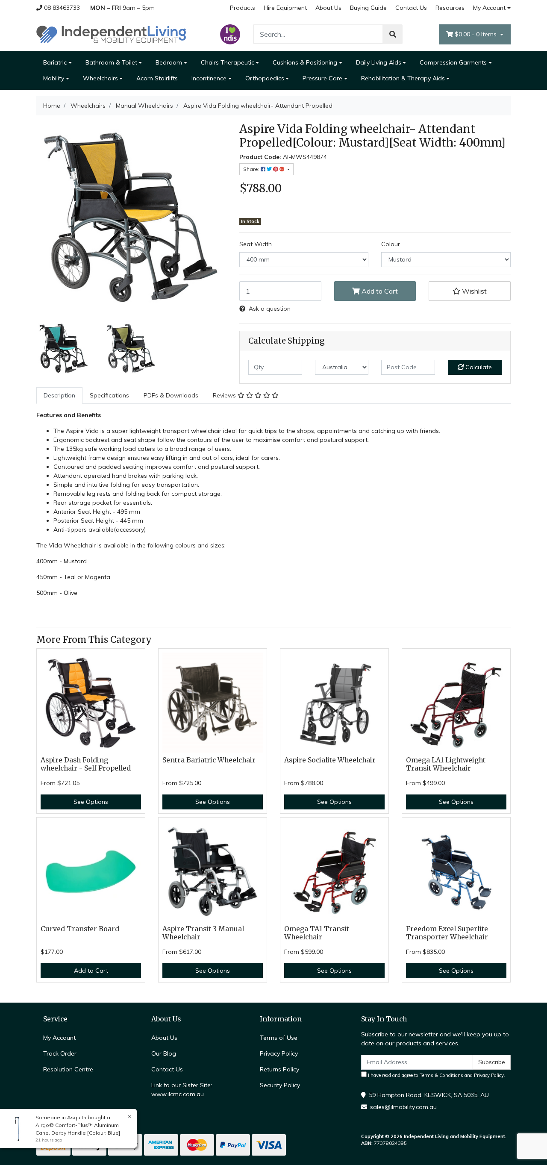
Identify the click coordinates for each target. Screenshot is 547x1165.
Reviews (225, 395)
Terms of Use (278, 1037)
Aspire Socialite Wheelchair (330, 760)
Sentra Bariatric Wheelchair (209, 760)
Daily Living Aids (378, 62)
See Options (91, 802)
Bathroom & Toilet (111, 62)
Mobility (53, 78)
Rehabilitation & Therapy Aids (403, 78)
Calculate (478, 367)
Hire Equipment (285, 8)
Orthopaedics (264, 78)
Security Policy (280, 1085)
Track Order (59, 1053)
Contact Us (411, 8)
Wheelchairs (100, 78)
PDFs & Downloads (171, 395)
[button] (470, 291)
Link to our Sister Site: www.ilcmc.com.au (181, 1089)
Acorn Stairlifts (157, 78)
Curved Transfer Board (80, 929)
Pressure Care (322, 78)
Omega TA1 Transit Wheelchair (316, 933)
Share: (252, 169)
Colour (390, 244)
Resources (450, 8)
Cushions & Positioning (305, 62)
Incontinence (208, 78)
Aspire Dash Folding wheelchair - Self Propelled (86, 764)
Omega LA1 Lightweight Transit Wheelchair (445, 764)
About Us (328, 8)
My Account (489, 8)
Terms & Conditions (441, 1075)
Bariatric (55, 62)
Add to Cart (379, 291)
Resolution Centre (68, 1069)
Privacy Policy (279, 1053)
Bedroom (169, 62)
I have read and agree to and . (436, 1075)
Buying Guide (368, 8)
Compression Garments (453, 62)
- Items (476, 34)
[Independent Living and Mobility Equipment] (111, 34)
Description (59, 395)
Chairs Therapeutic (227, 62)
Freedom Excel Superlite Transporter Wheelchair (447, 933)
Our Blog (163, 1053)
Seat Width (255, 244)
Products (242, 8)
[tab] (59, 395)
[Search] (393, 34)
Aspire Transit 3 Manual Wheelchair (203, 933)
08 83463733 (61, 8)
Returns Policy (279, 1069)
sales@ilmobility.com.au (403, 1107)
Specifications (109, 395)
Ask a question (270, 308)
